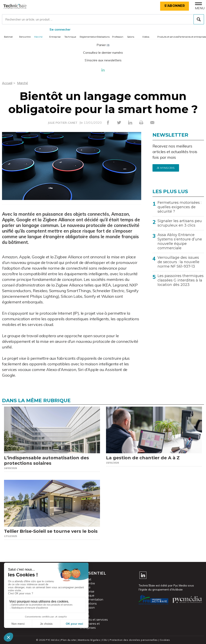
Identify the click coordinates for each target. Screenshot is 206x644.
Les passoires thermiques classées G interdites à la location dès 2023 (181, 280)
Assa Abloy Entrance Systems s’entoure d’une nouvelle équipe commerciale (180, 241)
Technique (70, 36)
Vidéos (145, 36)
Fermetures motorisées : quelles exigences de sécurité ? (179, 207)
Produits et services (167, 36)
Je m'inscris (166, 167)
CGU (104, 639)
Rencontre (25, 36)
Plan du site (68, 639)
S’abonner (174, 6)
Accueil (7, 83)
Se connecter (60, 29)
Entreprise (55, 36)
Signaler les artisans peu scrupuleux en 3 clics (180, 223)
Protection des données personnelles (134, 639)
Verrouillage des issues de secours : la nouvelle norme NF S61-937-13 (178, 262)
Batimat (8, 36)
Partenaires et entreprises (192, 36)
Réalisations (103, 36)
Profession (117, 36)
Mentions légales (89, 639)
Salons (130, 36)
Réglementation (88, 36)
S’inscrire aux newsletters (103, 60)
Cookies (165, 639)
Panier (103, 45)
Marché (38, 36)
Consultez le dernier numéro (103, 52)
